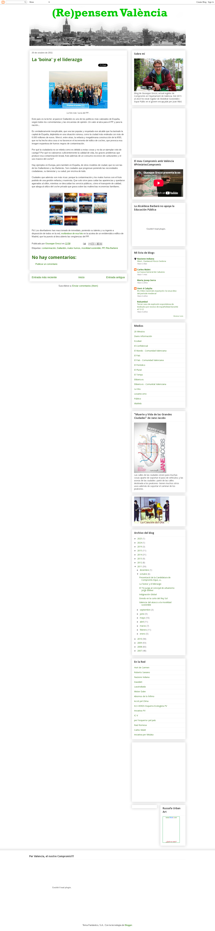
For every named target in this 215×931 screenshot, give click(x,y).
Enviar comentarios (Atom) (85, 286)
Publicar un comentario (46, 264)
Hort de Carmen (141, 667)
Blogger (128, 925)
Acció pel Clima (141, 701)
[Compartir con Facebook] (98, 243)
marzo (143, 625)
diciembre (145, 570)
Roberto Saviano (142, 672)
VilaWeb (138, 403)
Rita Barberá (112, 248)
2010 (140, 638)
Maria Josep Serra (146, 280)
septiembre (145, 609)
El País (137, 355)
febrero (143, 629)
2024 (140, 542)
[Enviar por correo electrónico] (89, 243)
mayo (143, 617)
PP (103, 248)
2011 (140, 566)
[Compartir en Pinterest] (100, 243)
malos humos (73, 248)
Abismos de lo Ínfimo (144, 696)
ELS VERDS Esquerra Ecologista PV (150, 706)
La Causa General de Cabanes (151, 272)
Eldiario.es (139, 379)
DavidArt (138, 682)
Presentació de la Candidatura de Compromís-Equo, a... (155, 578)
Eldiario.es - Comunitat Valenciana (150, 384)
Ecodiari (138, 341)
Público (137, 398)
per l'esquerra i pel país (145, 720)
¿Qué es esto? (171, 842)
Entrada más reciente (44, 277)
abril (142, 621)
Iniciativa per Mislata (143, 734)
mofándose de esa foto (72, 233)
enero (143, 633)
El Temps (138, 374)
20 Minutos (139, 331)
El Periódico (139, 365)
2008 (140, 646)
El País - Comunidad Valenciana (149, 360)
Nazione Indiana (145, 258)
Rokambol (142, 301)
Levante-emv (140, 393)
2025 (140, 538)
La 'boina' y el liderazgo (150, 583)
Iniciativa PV (139, 710)
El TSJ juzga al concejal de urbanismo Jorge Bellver (156, 589)
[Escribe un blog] (92, 243)
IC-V (136, 715)
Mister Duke (140, 691)
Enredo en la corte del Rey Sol (153, 598)
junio (142, 613)
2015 (140, 550)
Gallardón (61, 248)
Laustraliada (140, 686)
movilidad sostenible (91, 248)
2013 (140, 558)
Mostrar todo (178, 316)
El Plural (138, 369)
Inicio (81, 277)
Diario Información (143, 336)
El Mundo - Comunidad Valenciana (150, 350)
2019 (140, 546)
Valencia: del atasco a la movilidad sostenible (155, 603)
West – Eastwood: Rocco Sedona (151, 261)
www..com (171, 817)
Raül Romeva (140, 725)
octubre (144, 574)
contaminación (49, 248)
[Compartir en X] (95, 243)
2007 (140, 650)
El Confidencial (141, 345)
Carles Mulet (143, 269)
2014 (140, 554)
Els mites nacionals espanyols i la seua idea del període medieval (156, 292)
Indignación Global (148, 594)
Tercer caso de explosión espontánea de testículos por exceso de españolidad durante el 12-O (157, 307)
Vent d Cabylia (144, 288)
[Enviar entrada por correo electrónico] (84, 243)
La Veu (137, 389)
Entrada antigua (115, 277)
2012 (140, 562)
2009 (140, 642)
